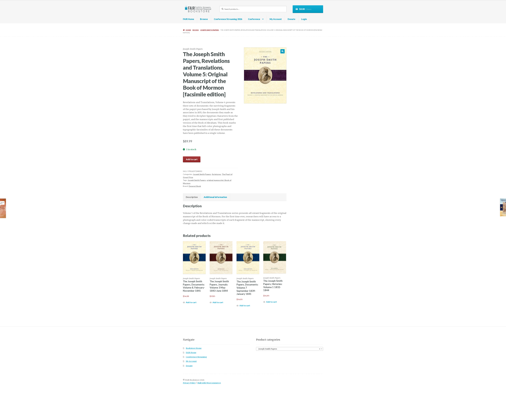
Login (304, 19)
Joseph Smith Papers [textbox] (288, 349)
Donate (291, 19)
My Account (276, 19)
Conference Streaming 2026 (228, 19)
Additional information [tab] (215, 197)
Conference (254, 19)
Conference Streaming (196, 357)
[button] (282, 51)
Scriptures (216, 174)
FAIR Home (188, 19)
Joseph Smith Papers (209, 30)
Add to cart (192, 159)
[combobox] (289, 349)
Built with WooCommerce (209, 383)
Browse (204, 19)
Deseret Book (195, 186)
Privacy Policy (189, 383)
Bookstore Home (193, 348)
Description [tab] (192, 197)
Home (188, 30)
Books (196, 30)
